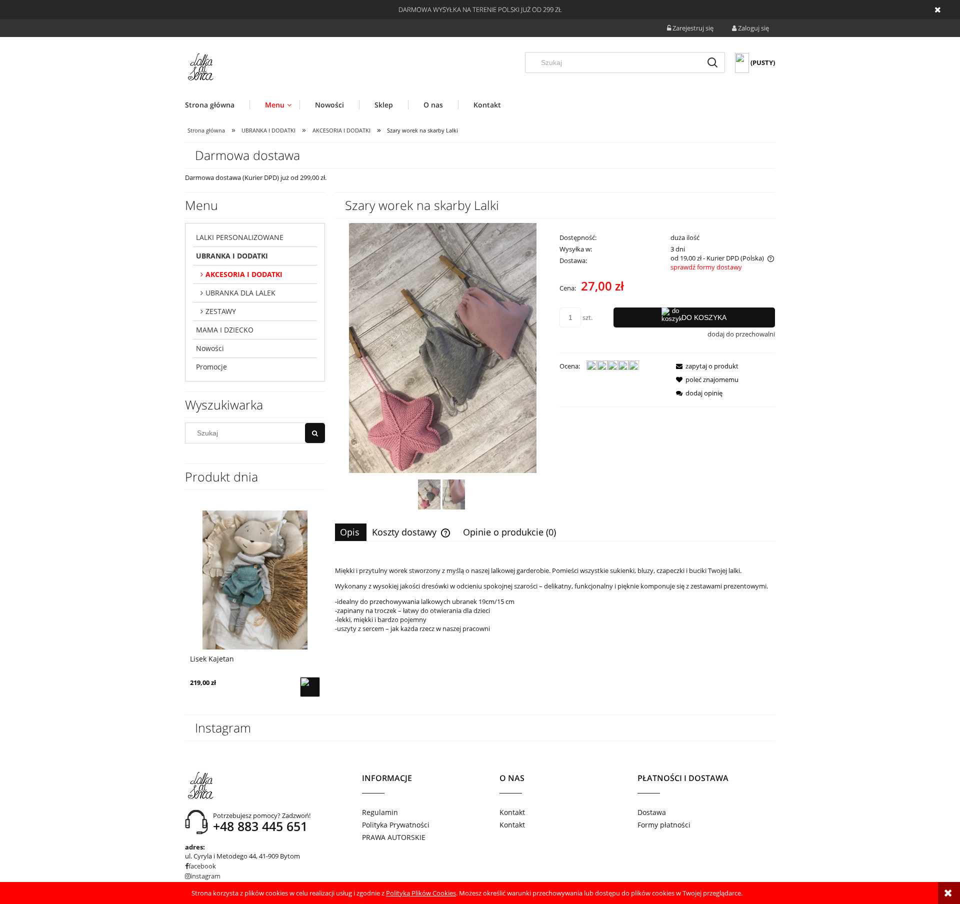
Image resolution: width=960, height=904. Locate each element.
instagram (205, 876)
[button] (704, 366)
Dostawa (652, 812)
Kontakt (512, 812)
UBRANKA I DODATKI (232, 255)
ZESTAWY (221, 311)
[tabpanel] (555, 615)
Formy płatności (664, 825)
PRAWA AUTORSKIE (394, 837)
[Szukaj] (712, 62)
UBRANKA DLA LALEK (241, 293)
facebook (202, 866)
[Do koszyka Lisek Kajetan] (310, 687)
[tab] (350, 532)
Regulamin (380, 812)
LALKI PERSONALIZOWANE (240, 237)
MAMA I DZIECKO (225, 329)
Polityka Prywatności (396, 825)
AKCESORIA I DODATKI (244, 274)
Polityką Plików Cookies (421, 893)
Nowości (210, 348)
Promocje (211, 367)
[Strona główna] (200, 67)
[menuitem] (217, 104)
